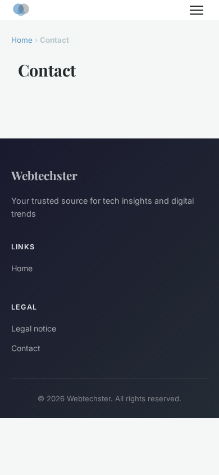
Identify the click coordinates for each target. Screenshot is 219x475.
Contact (25, 348)
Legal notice (33, 328)
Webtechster (44, 175)
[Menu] (196, 10)
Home (22, 39)
